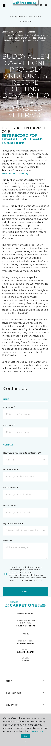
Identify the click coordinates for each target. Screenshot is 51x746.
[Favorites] (41, 5)
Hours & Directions (25, 626)
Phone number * (11, 470)
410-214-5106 (25, 21)
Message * (8, 540)
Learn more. (37, 731)
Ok (25, 736)
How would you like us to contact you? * (22, 453)
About (20, 32)
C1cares (31, 32)
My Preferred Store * (13, 524)
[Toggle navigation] (4, 5)
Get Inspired (13, 693)
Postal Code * (9, 506)
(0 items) (46, 5)
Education (12, 705)
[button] (36, 5)
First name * (9, 407)
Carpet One (7, 32)
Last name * (9, 425)
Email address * (10, 488)
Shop (9, 681)
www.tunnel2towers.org (15, 173)
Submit (25, 591)
